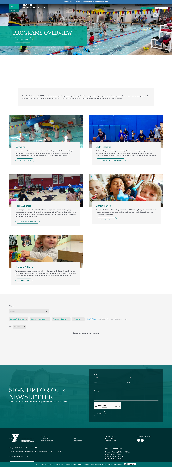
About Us (44, 436)
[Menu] (13, 6)
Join (74, 438)
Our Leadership (47, 441)
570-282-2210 (59, 451)
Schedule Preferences (38, 319)
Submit (99, 413)
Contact (44, 438)
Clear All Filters (91, 319)
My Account (110, 438)
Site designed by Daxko (18, 457)
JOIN (143, 8)
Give (75, 436)
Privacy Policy (111, 436)
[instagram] (129, 8)
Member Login (110, 441)
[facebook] (126, 8)
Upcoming (77, 319)
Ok (125, 464)
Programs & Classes (59, 319)
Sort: (10, 326)
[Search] (47, 311)
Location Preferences (17, 319)
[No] (170, 464)
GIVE (150, 8)
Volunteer (77, 441)
